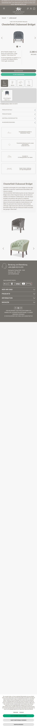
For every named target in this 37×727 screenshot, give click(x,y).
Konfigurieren (18, 724)
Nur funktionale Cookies (18, 720)
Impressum (21, 712)
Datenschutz (15, 712)
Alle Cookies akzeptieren (18, 716)
